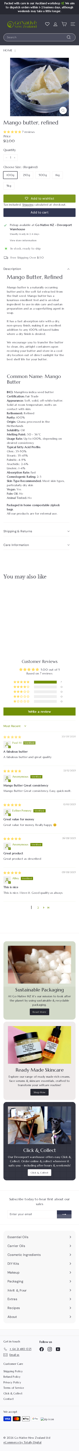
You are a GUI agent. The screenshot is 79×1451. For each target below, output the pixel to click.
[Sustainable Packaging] (39, 964)
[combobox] (39, 37)
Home (7, 50)
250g (26, 175)
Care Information (16, 545)
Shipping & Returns (17, 531)
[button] (12, 132)
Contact (8, 1399)
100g (10, 175)
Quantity (9, 150)
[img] (12, 737)
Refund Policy (12, 1377)
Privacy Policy (12, 1382)
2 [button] (38, 907)
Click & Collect (39, 1172)
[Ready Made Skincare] (39, 1045)
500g (43, 175)
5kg (8, 185)
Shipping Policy (13, 1371)
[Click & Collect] (39, 1125)
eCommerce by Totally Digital (22, 1442)
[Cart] (64, 24)
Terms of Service (13, 1388)
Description (12, 269)
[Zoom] (63, 110)
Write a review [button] (39, 711)
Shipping (28, 204)
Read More (39, 1011)
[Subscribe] (64, 1214)
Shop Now (40, 1092)
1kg (57, 175)
